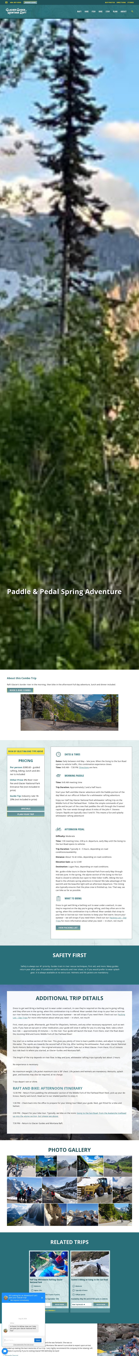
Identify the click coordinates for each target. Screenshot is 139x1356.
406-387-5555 (15, 2)
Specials (25, 808)
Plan (115, 11)
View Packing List (68, 927)
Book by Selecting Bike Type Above (25, 751)
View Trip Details (77, 1304)
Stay (108, 11)
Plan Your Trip (25, 814)
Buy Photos (110, 2)
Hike (87, 11)
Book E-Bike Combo (20, 690)
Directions (121, 2)
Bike (100, 11)
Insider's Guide (30, 2)
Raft (79, 11)
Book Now (59, 1304)
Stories (130, 2)
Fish (93, 11)
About (124, 11)
